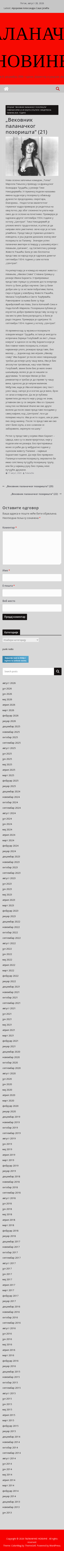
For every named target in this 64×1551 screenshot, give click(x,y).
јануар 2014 (9, 1496)
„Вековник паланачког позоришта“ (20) (29, 486)
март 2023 (8, 905)
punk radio (8, 649)
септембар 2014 (11, 1452)
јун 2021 (7, 1019)
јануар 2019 (9, 1170)
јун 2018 (7, 1208)
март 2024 (8, 840)
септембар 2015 (11, 1387)
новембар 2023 (11, 862)
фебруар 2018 (10, 1230)
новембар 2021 (11, 992)
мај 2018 (7, 1214)
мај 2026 (7, 699)
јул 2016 (7, 1333)
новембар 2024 (11, 796)
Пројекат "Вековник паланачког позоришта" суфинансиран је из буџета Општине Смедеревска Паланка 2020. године (29, 110)
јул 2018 (7, 1203)
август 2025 (9, 748)
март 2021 (8, 1035)
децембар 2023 (11, 856)
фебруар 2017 (10, 1295)
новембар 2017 (11, 1246)
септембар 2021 (11, 1002)
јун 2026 (7, 693)
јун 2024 (7, 823)
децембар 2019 (11, 1116)
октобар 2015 (10, 1382)
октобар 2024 (10, 802)
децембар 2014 (11, 1436)
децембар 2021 (11, 986)
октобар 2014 (10, 1447)
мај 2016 (7, 1344)
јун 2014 (7, 1469)
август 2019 (9, 1138)
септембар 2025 (11, 742)
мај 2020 (7, 1089)
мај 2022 (7, 959)
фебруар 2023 (10, 910)
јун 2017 (7, 1274)
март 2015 (8, 1420)
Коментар (9, 527)
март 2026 (8, 710)
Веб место (8, 601)
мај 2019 (7, 1149)
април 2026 (8, 704)
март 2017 (8, 1290)
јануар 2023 (9, 916)
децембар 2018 (11, 1176)
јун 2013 (7, 1512)
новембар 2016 (11, 1311)
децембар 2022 (11, 921)
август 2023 (9, 878)
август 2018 (9, 1198)
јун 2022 (7, 954)
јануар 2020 (9, 1111)
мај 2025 (7, 764)
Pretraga (58, 671)
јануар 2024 (9, 851)
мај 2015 (7, 1409)
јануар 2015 (9, 1431)
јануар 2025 (9, 786)
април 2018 (8, 1219)
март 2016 (8, 1355)
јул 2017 (7, 1268)
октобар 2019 (10, 1127)
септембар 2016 (11, 1322)
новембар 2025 (11, 731)
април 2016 (8, 1349)
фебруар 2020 (10, 1105)
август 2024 (9, 813)
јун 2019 (7, 1143)
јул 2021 (7, 1013)
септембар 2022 (11, 937)
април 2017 (8, 1284)
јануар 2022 (9, 981)
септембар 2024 (11, 807)
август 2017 (9, 1263)
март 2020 (8, 1100)
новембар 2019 (11, 1122)
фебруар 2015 (10, 1425)
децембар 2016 (11, 1306)
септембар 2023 (11, 872)
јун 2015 (7, 1404)
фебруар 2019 (10, 1165)
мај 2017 (7, 1279)
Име (6, 570)
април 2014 (8, 1480)
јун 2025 (7, 758)
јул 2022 (7, 948)
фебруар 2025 (10, 780)
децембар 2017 (11, 1241)
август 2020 (9, 1073)
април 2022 (8, 964)
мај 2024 (7, 829)
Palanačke (29, 473)
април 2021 (8, 1029)
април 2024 (8, 834)
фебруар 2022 (10, 975)
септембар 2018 (11, 1192)
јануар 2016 (9, 1366)
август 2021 (9, 1008)
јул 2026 (7, 688)
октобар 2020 (10, 1062)
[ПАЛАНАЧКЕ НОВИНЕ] (6, 89)
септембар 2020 (11, 1068)
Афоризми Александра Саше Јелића (30, 8)
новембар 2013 (11, 1507)
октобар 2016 (10, 1317)
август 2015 (9, 1393)
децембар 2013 (11, 1501)
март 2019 (8, 1160)
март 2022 (8, 970)
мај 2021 (7, 1024)
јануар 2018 (9, 1236)
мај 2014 (7, 1474)
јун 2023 (7, 889)
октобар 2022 (10, 932)
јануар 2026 (9, 721)
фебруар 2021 (10, 1040)
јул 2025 (7, 753)
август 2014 (9, 1458)
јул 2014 (7, 1463)
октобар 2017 (10, 1252)
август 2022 (9, 943)
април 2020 (8, 1095)
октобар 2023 (10, 867)
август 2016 (9, 1328)
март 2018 (8, 1225)
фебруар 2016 (10, 1360)
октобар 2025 (10, 737)
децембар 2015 (11, 1371)
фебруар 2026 (10, 715)
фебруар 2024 (10, 845)
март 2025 (8, 775)
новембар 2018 (11, 1181)
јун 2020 (7, 1084)
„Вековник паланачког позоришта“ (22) (34, 493)
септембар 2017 (11, 1257)
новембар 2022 (11, 927)
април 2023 (8, 899)
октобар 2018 (10, 1187)
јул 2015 (7, 1398)
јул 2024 (7, 818)
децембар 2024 (11, 791)
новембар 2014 (11, 1442)
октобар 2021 (10, 997)
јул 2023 (7, 883)
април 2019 (8, 1154)
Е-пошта (8, 585)
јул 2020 (7, 1078)
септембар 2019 (11, 1133)
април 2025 (8, 769)
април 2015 (8, 1414)
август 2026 (9, 683)
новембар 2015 (11, 1376)
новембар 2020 (11, 1057)
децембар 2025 (11, 726)
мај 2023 (7, 894)
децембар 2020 (11, 1051)
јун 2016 (7, 1339)
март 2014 (8, 1485)
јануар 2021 (9, 1046)
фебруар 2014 (10, 1490)
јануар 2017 (9, 1301)
